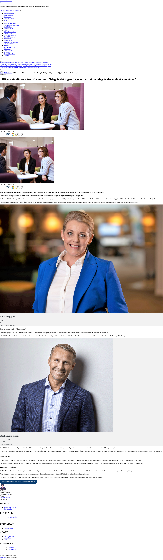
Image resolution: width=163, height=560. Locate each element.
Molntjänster (7, 52)
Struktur (6, 55)
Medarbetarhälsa (9, 44)
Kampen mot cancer (10, 507)
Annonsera (11, 547)
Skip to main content (6, 1)
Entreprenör (7, 17)
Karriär (6, 539)
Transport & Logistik (10, 18)
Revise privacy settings (12, 557)
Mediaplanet (7, 538)
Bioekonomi (7, 38)
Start (1, 73)
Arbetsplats (7, 45)
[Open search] (1, 61)
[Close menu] (1, 69)
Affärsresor (7, 49)
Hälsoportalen (8, 509)
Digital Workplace (9, 54)
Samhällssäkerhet (9, 13)
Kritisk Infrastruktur (10, 32)
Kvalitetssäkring (8, 28)
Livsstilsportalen (12, 517)
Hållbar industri (8, 40)
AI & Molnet (8, 27)
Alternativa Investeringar (11, 42)
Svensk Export (8, 33)
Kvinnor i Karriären (10, 23)
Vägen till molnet (5, 498)
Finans (6, 30)
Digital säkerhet (8, 50)
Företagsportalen (10, 10)
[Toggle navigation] (20, 10)
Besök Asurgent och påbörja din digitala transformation (18, 481)
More (5, 20)
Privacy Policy (3, 557)
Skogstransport (8, 15)
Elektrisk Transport (9, 37)
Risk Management (9, 47)
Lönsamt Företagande (10, 35)
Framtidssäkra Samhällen (11, 25)
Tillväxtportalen (8, 528)
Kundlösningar (12, 549)
